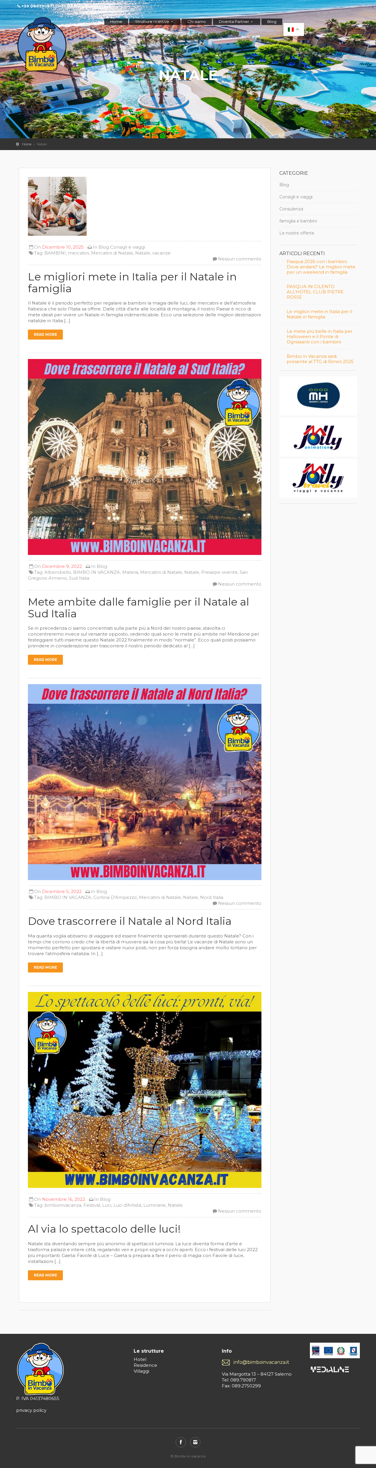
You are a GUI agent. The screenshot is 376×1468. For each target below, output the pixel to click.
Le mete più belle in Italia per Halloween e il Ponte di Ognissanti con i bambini (319, 337)
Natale (142, 253)
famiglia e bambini (298, 221)
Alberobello (57, 572)
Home (116, 21)
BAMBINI (55, 253)
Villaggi (141, 1371)
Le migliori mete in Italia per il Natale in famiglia (319, 314)
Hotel (140, 1359)
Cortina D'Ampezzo (115, 897)
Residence (145, 1365)
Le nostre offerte (296, 233)
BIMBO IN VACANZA (96, 572)
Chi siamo (196, 21)
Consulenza (291, 209)
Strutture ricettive (152, 21)
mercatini (78, 253)
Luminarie (154, 1205)
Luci (106, 1205)
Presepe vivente (219, 572)
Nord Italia (211, 897)
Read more (45, 334)
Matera (130, 572)
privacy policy (31, 1410)
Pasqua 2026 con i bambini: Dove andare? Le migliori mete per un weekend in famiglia (321, 267)
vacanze (161, 253)
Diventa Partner (234, 21)
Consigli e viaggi (127, 247)
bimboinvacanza (62, 1205)
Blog (271, 21)
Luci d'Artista (127, 1205)
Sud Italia (79, 578)
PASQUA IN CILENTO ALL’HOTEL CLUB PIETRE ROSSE (315, 292)
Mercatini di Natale (112, 253)
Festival (91, 1205)
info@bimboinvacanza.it (261, 1362)
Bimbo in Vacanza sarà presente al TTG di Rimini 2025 (320, 359)
